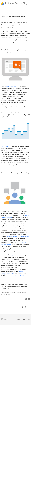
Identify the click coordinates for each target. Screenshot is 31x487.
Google (19, 319)
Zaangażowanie (25, 236)
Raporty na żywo (5, 146)
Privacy (24, 319)
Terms (28, 319)
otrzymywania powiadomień (16, 275)
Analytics (6, 301)
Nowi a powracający (12, 236)
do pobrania (14, 255)
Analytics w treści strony (12, 86)
